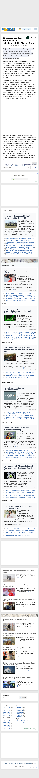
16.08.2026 (20, 707)
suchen (24, 697)
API (28, 765)
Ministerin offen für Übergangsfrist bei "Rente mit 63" (18, 571)
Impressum (29, 763)
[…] (24, 234)
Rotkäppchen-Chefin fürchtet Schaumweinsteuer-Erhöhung (22, 250)
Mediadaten (22, 763)
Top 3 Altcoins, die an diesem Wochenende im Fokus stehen (22, 495)
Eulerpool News (29, 46)
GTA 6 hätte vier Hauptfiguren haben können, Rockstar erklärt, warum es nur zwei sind (19, 350)
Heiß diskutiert (20, 722)
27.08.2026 (7, 710)
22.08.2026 (7, 720)
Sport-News (7, 422)
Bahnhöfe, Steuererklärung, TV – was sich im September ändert (18, 648)
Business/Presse (8, 501)
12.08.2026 (20, 713)
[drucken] (35, 164)
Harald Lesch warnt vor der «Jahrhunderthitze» (14, 389)
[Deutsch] (20, 29)
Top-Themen (7, 210)
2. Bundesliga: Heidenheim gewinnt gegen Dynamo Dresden (17, 585)
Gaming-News (7, 342)
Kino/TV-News (7, 382)
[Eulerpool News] (7, 165)
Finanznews (7, 460)
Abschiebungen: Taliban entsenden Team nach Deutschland (22, 245)
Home (34, 763)
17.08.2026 (7, 728)
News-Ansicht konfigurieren (30, 728)
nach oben (33, 767)
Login (24, 29)
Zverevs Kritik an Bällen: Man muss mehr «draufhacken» (21, 455)
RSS (31, 765)
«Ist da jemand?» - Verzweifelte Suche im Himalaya (20, 242)
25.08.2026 (7, 713)
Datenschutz (11, 763)
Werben (18, 765)
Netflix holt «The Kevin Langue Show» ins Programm (20, 412)
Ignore (31, 729)
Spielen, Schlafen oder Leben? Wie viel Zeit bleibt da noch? (22, 375)
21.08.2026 (7, 722)
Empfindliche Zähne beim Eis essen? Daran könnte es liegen (18, 507)
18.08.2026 (7, 726)
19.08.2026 (7, 725)
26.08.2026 (7, 712)
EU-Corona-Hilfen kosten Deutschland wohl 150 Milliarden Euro (19, 600)
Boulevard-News (8, 265)
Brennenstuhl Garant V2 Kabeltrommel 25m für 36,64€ (20, 300)
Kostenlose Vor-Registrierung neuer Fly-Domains (19, 535)
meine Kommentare (24, 729)
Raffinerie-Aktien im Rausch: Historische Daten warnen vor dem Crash (19, 663)
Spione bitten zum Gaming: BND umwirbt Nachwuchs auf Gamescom (17, 678)
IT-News (5, 303)
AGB (16, 763)
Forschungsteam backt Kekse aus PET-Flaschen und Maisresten (19, 634)
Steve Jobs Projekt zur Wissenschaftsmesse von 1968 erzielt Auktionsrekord (18, 311)
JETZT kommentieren (20, 179)
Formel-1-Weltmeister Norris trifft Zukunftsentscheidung (16, 429)
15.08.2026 (20, 709)
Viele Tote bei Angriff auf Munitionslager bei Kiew (19, 252)
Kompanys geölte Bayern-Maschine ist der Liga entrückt (21, 450)
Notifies (35, 729)
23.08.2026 (7, 719)
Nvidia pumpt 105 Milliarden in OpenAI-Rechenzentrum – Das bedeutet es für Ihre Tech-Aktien (18, 468)
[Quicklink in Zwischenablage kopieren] (33, 164)
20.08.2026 (7, 723)
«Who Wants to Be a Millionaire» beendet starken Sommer (21, 417)
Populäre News (21, 720)
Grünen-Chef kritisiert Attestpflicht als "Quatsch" (19, 254)
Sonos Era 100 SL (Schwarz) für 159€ (16, 414)
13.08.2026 (20, 712)
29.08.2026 (7, 707)
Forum (9, 765)
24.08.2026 (7, 715)
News (13, 765)
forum (36, 181)
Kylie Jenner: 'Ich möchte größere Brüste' (17, 272)
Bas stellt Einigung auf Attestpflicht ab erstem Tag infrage (21, 249)
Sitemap (4, 763)
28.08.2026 (7, 709)
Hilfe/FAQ (23, 765)
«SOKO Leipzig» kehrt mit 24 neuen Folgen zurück (19, 415)
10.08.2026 (20, 716)
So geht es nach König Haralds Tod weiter (17, 240)
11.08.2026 (20, 715)
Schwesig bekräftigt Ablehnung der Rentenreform (15, 620)
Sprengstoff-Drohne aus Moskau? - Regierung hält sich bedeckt (17, 217)
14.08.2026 (20, 710)
